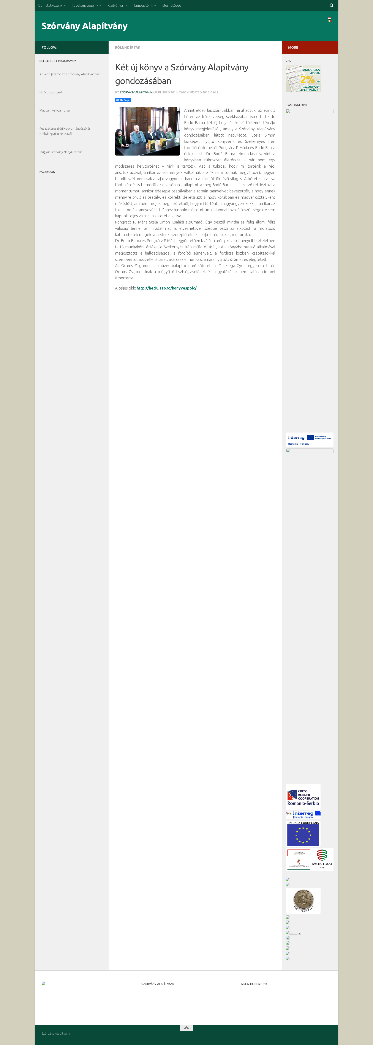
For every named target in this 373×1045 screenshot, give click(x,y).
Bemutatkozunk (50, 5)
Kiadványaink (117, 5)
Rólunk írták (128, 47)
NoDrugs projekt (51, 92)
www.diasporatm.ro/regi (258, 1004)
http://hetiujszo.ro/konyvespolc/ (167, 288)
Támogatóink (143, 5)
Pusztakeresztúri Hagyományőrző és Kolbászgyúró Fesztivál (65, 131)
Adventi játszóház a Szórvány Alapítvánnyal (70, 74)
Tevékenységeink (85, 5)
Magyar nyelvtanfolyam (56, 110)
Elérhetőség (171, 5)
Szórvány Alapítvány (85, 26)
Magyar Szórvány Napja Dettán (61, 152)
